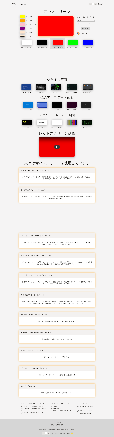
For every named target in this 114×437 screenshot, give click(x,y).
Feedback (73, 429)
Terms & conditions (54, 429)
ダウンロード (85, 28)
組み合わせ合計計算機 (57, 425)
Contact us (64, 429)
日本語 (100, 4)
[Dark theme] (95, 4)
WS (14, 3)
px (82, 24)
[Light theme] (90, 4)
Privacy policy (42, 429)
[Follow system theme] (93, 4)
